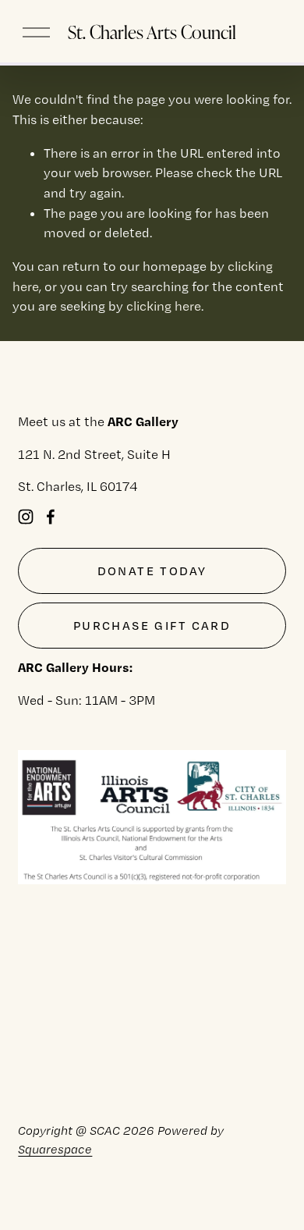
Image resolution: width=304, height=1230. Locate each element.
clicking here (163, 306)
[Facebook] (50, 516)
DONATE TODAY (152, 570)
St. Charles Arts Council (152, 32)
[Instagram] (26, 516)
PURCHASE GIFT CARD (152, 625)
